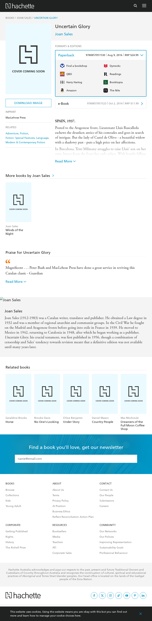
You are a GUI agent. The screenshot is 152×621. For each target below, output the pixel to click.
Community (108, 525)
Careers (104, 506)
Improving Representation (116, 542)
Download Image (28, 103)
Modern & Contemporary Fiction (25, 142)
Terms (55, 495)
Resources (59, 525)
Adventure (12, 133)
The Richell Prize (16, 547)
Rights (9, 537)
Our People (106, 495)
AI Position (59, 506)
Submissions (107, 501)
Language (42, 138)
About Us (58, 490)
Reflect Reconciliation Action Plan (73, 517)
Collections (12, 495)
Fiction (24, 133)
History (10, 542)
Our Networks (108, 531)
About (56, 483)
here (77, 615)
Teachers (57, 542)
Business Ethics (61, 511)
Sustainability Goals (111, 547)
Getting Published (17, 531)
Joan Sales (64, 34)
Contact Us (106, 490)
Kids (8, 501)
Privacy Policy (60, 501)
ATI (54, 547)
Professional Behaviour (114, 553)
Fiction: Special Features (20, 138)
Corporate (13, 525)
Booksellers (59, 531)
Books (10, 483)
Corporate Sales (62, 553)
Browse (10, 490)
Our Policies (107, 537)
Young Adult (13, 506)
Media (56, 537)
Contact (106, 483)
